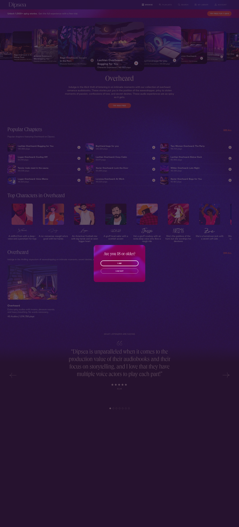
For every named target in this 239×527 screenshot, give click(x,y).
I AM (119, 263)
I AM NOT (120, 271)
